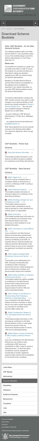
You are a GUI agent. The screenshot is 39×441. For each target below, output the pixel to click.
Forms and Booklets (10, 381)
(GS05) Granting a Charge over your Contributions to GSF (19, 201)
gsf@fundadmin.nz (13, 124)
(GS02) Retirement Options (17, 189)
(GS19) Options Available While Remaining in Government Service (17, 255)
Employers (7, 390)
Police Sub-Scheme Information (18, 152)
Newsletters (7, 385)
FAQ (4, 412)
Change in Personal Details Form (19, 105)
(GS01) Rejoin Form (15, 177)
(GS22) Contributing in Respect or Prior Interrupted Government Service (18, 313)
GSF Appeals (7, 372)
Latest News (7, 367)
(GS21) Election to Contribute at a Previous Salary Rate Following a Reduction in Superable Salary (18, 295)
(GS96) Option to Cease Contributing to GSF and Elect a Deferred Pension (19, 334)
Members (9, 29)
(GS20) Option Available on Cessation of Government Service (19, 276)
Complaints (7, 403)
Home (3, 29)
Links (5, 408)
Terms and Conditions (7, 419)
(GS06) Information (14, 214)
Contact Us (5, 424)
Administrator (7, 376)
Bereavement (7, 399)
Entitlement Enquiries (10, 394)
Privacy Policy (5, 422)
